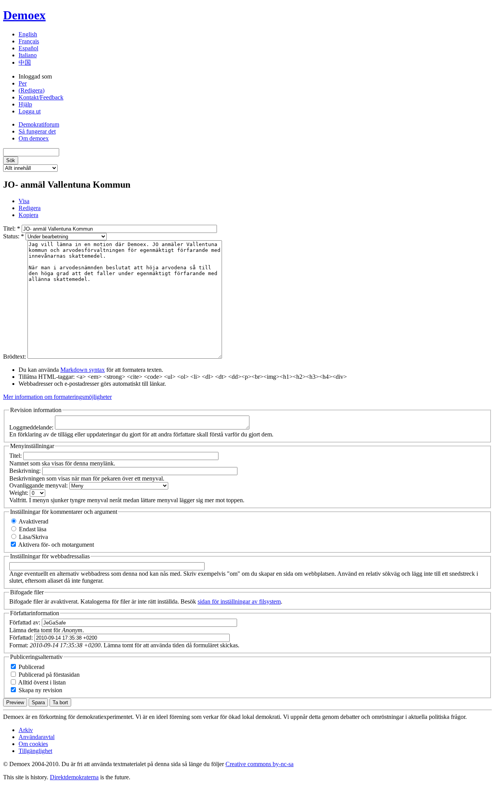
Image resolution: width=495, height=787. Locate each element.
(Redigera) (31, 90)
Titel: (11, 228)
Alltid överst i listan (41, 682)
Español (28, 48)
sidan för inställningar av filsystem (239, 601)
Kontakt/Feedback (41, 97)
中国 (25, 62)
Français (29, 41)
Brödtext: (15, 356)
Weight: (19, 492)
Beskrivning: (25, 470)
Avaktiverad (32, 521)
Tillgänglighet (35, 751)
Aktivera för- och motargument (55, 544)
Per (23, 83)
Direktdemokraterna (74, 777)
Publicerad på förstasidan (48, 674)
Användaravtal (37, 737)
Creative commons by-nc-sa (259, 764)
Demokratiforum (39, 124)
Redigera (30, 208)
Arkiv (26, 730)
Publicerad (30, 667)
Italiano (28, 55)
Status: (13, 236)
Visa (24, 201)
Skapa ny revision (39, 690)
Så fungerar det (37, 131)
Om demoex (34, 138)
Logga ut (30, 111)
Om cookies (33, 744)
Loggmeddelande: (32, 427)
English (28, 34)
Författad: (21, 637)
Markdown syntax (82, 369)
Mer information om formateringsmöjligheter (57, 397)
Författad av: (25, 622)
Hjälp (25, 104)
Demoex (24, 15)
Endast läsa (31, 529)
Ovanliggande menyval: (39, 485)
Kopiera (28, 215)
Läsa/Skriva (32, 537)
